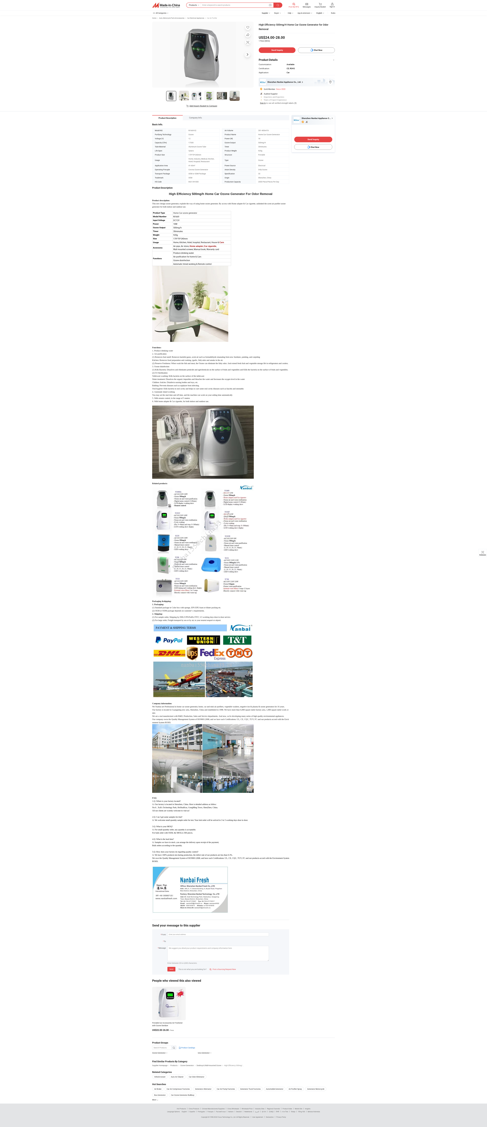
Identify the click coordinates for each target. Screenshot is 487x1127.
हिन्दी (277, 1112)
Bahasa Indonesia (314, 1112)
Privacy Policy (281, 1117)
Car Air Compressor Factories (178, 1089)
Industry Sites (259, 1109)
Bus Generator (160, 1095)
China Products (194, 1109)
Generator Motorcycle (315, 1089)
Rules (333, 13)
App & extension (304, 13)
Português (201, 1112)
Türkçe (293, 1112)
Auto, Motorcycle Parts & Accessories (171, 18)
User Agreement (257, 1117)
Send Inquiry (277, 50)
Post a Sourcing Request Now (223, 969)
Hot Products (181, 1109)
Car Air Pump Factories (226, 1089)
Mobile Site (298, 1109)
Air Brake (157, 1089)
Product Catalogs (188, 1047)
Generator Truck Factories (250, 1089)
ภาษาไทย (285, 1112)
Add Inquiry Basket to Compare (203, 106)
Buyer (276, 13)
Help (289, 13)
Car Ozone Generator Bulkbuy (182, 1095)
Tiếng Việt (301, 1112)
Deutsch (239, 1112)
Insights (307, 1109)
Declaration (270, 1117)
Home (154, 18)
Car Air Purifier (212, 18)
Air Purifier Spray (295, 1089)
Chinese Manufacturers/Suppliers (213, 1109)
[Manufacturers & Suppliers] (166, 5)
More (154, 1099)
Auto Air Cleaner (177, 1077)
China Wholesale (233, 1109)
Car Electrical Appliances (195, 18)
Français (210, 1112)
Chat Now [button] (318, 50)
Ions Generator (204, 1053)
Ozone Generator (159, 1053)
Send (171, 969)
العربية (257, 1112)
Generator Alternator (203, 1089)
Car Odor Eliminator (196, 1077)
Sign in (332, 6)
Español (192, 1112)
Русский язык (221, 1112)
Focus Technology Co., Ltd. (227, 1117)
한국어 (264, 1112)
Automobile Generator (274, 1089)
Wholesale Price (247, 1109)
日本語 (271, 1112)
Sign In (263, 103)
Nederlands (248, 1112)
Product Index (287, 1109)
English (184, 1112)
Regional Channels (273, 1109)
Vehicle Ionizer (160, 1077)
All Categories (161, 13)
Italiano (230, 1112)
